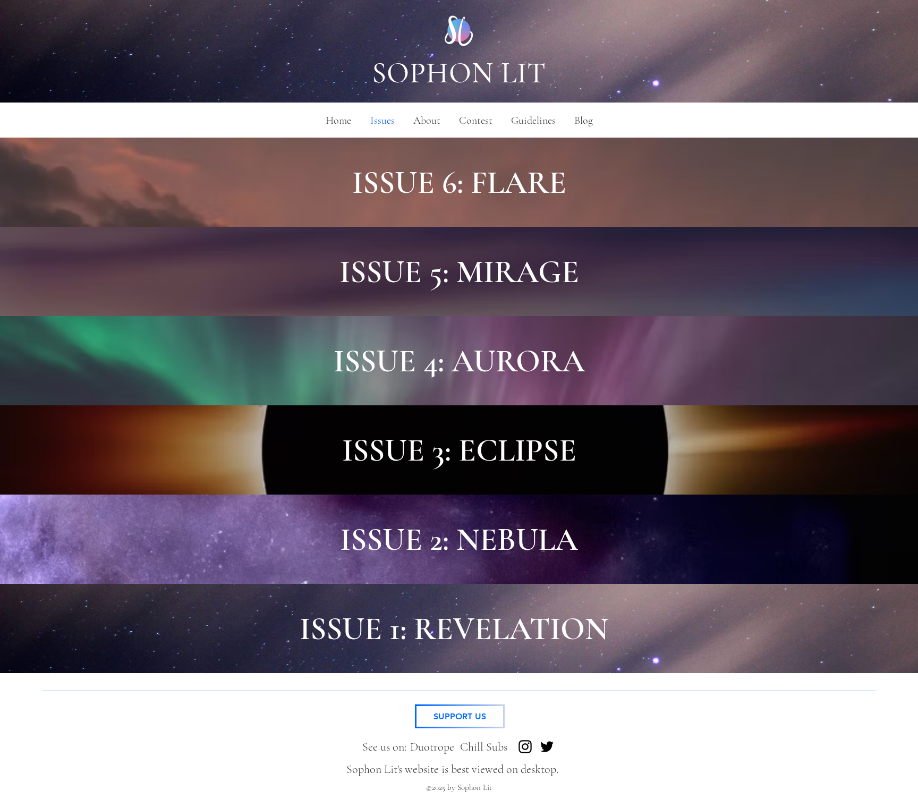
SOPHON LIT (459, 73)
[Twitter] (547, 746)
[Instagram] (525, 746)
